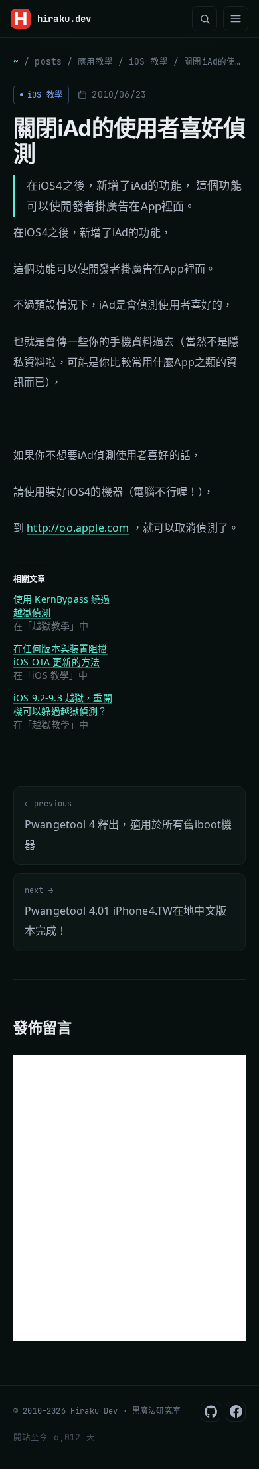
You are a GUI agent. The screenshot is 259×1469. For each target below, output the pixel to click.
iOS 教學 (148, 61)
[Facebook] (236, 1412)
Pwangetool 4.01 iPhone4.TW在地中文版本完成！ (125, 911)
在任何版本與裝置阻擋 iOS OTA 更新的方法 (60, 655)
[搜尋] (204, 18)
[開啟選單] (235, 18)
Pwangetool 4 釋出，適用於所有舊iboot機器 (128, 825)
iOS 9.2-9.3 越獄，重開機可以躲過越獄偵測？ (62, 704)
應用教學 (95, 61)
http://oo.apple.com (78, 527)
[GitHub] (210, 1412)
